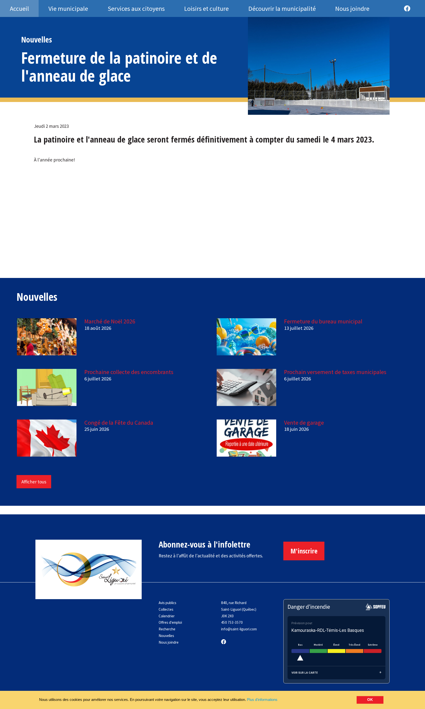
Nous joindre (169, 642)
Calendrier (167, 616)
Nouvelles (166, 635)
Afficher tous (33, 482)
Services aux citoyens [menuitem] (136, 8)
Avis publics (167, 602)
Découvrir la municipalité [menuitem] (282, 8)
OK (370, 700)
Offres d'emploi (170, 622)
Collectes (166, 609)
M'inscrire (304, 550)
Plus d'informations (262, 700)
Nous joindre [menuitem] (352, 8)
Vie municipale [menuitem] (68, 8)
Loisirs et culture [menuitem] (206, 8)
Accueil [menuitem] (19, 8)
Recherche (167, 629)
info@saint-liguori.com (239, 629)
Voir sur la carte (304, 672)
